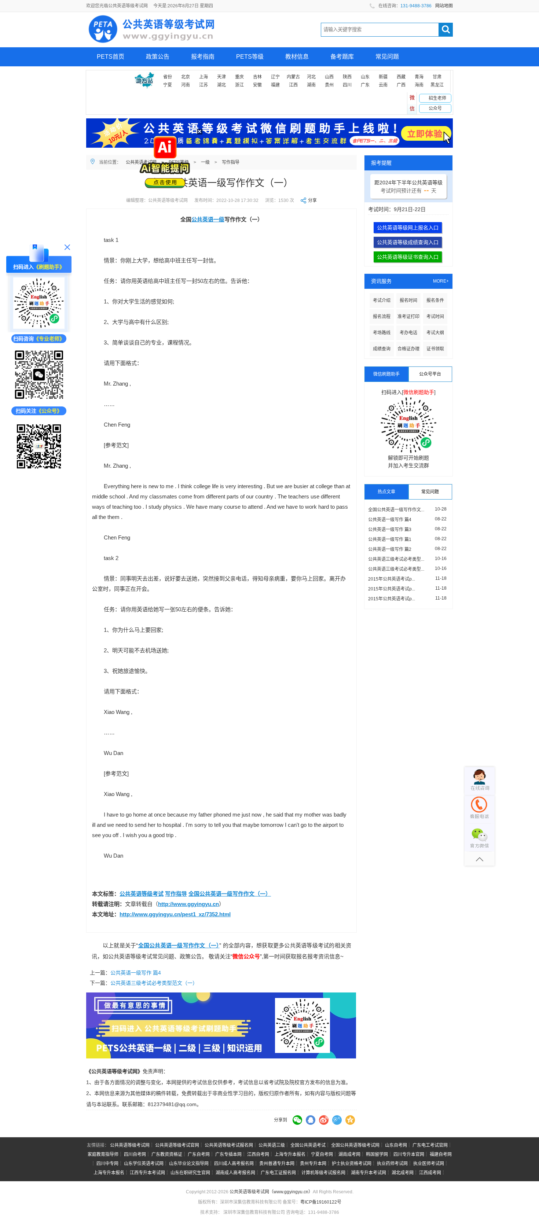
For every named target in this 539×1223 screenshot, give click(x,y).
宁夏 (167, 85)
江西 (293, 85)
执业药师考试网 (392, 1163)
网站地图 (444, 5)
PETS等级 (250, 57)
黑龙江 (437, 85)
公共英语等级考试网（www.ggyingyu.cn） (271, 1191)
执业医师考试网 (428, 1163)
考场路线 (381, 332)
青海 (419, 77)
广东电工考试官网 (430, 1145)
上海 (203, 77)
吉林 (257, 77)
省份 (167, 77)
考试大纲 (435, 332)
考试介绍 (381, 300)
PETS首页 (110, 57)
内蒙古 (293, 77)
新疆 (383, 77)
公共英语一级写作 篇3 (389, 529)
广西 (401, 85)
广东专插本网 (228, 1154)
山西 (329, 77)
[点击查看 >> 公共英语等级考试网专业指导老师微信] (39, 375)
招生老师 (437, 98)
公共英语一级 (207, 219)
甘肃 (437, 77)
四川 (347, 85)
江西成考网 (430, 1172)
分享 (312, 200)
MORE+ (441, 281)
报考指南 (202, 57)
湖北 (221, 85)
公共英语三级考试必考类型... (396, 559)
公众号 (435, 108)
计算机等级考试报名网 (323, 1172)
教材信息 (297, 57)
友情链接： (98, 1145)
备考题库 (342, 57)
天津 (221, 77)
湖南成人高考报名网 (235, 1172)
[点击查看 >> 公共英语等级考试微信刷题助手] (39, 303)
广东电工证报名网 (278, 1172)
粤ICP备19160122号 (320, 1202)
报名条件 (435, 300)
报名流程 (381, 316)
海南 (419, 85)
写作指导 (230, 162)
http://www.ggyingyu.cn (188, 904)
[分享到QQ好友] (310, 1120)
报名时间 (408, 300)
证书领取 (435, 348)
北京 (185, 77)
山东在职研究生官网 (190, 1172)
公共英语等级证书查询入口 (408, 257)
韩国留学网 (377, 1154)
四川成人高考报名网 (234, 1163)
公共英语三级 (271, 1145)
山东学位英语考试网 (144, 1163)
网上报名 (108, 76)
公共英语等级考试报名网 (229, 1145)
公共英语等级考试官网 (177, 1145)
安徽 (257, 85)
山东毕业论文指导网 (189, 1163)
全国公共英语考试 (308, 1145)
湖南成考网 (349, 1154)
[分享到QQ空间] (350, 1120)
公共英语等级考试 (142, 894)
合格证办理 (408, 348)
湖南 (311, 85)
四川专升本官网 (408, 1154)
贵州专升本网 (313, 1163)
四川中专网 (107, 1163)
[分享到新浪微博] (324, 1120)
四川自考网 (135, 1154)
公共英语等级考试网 (130, 1145)
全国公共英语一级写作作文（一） (229, 894)
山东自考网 (396, 1145)
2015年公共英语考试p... (391, 579)
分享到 (280, 1120)
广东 (365, 85)
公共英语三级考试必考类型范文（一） (154, 983)
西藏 (401, 77)
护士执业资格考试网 (351, 1163)
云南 (383, 85)
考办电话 (408, 332)
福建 (275, 85)
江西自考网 (258, 1154)
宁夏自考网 (322, 1154)
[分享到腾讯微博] (337, 1120)
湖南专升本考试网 (368, 1172)
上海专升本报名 (290, 1154)
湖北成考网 (403, 1172)
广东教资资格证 (166, 1154)
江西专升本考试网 (147, 1172)
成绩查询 (381, 348)
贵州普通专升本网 (276, 1163)
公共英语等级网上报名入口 (408, 228)
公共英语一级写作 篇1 (389, 539)
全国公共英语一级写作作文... (396, 509)
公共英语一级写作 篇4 (135, 973)
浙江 (239, 85)
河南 (185, 85)
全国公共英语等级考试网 (355, 1145)
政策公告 (157, 57)
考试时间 (435, 316)
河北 (311, 77)
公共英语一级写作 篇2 (389, 549)
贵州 (329, 85)
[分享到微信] (297, 1120)
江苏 (203, 85)
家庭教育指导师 (103, 1154)
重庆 (239, 77)
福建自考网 (441, 1154)
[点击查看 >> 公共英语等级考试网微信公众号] (39, 446)
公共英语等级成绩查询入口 (408, 242)
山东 (365, 77)
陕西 (347, 77)
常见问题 (387, 57)
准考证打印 (408, 316)
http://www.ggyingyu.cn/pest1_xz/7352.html (175, 914)
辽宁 (275, 77)
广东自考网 (199, 1154)
